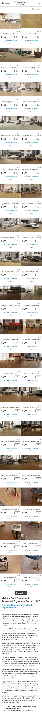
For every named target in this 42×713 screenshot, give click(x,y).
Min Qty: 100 (10, 43)
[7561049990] (39, 3)
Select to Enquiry (11, 40)
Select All (37, 9)
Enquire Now (21, 593)
